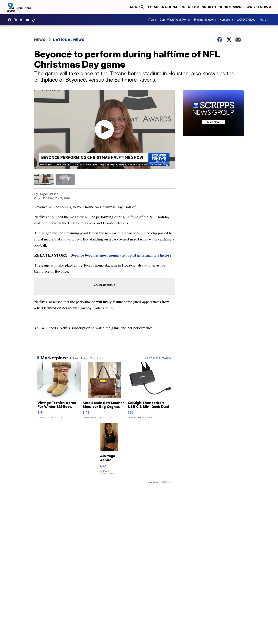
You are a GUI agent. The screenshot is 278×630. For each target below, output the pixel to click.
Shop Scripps (231, 7)
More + (264, 20)
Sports (209, 7)
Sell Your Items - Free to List (87, 358)
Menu (135, 7)
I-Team (152, 20)
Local (153, 7)
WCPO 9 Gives (246, 20)
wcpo (22, 20)
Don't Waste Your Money (175, 20)
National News (68, 40)
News (39, 40)
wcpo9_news (16, 20)
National (170, 7)
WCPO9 (10, 20)
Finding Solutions (205, 20)
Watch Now (257, 7)
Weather (190, 7)
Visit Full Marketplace (158, 357)
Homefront (226, 20)
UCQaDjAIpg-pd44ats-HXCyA (28, 20)
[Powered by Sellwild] (165, 482)
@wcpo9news (34, 20)
